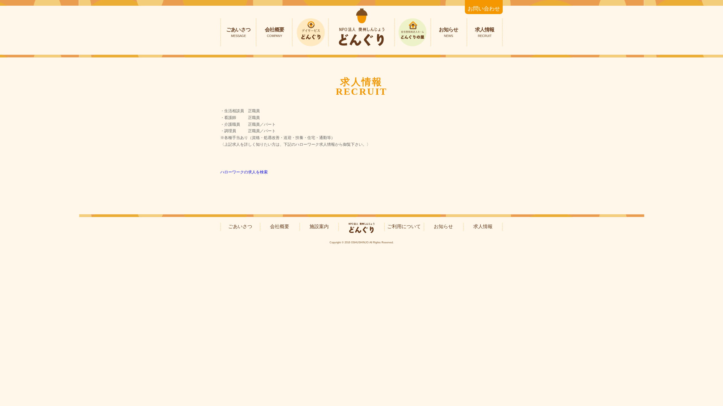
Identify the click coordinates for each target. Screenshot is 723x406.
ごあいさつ (238, 32)
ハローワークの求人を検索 (244, 172)
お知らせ (448, 32)
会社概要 (274, 32)
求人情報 (484, 32)
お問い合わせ (484, 9)
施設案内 (319, 226)
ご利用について (404, 226)
